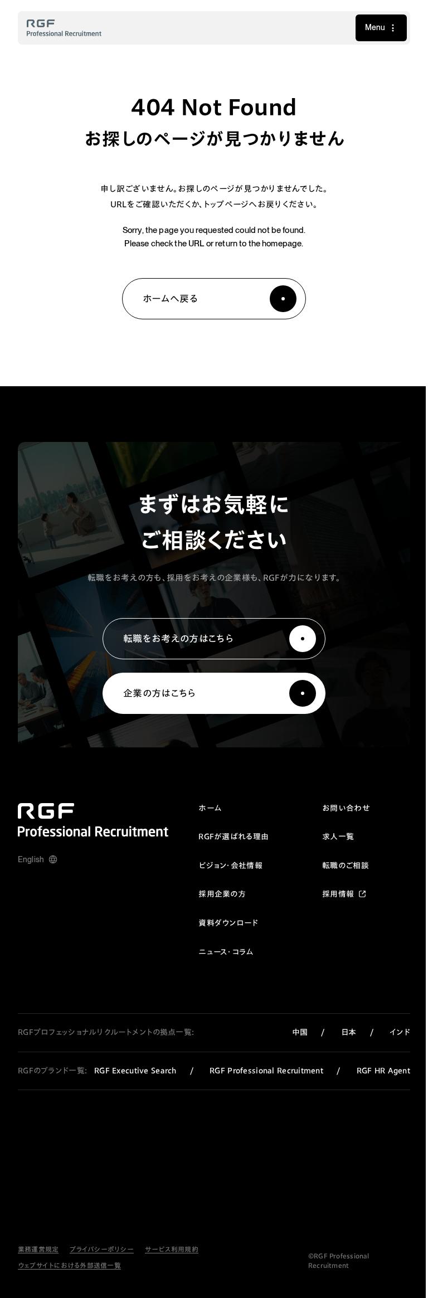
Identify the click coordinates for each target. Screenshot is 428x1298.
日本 (340, 1032)
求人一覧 (330, 836)
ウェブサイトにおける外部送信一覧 (69, 1275)
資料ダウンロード (220, 923)
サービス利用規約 (171, 1259)
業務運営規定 (38, 1259)
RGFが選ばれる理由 (225, 836)
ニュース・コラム (217, 952)
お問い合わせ (338, 808)
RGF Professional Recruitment (259, 1071)
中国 (292, 1032)
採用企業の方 (213, 894)
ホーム (201, 808)
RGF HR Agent (133, 1081)
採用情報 (330, 894)
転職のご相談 (337, 865)
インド (391, 1032)
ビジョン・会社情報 (222, 865)
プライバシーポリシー (101, 1259)
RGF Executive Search (128, 1071)
